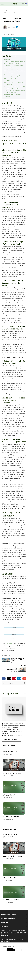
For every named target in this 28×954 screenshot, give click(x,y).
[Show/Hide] (15, 56)
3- (12, 94)
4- (6, 96)
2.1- (13, 64)
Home (3, 11)
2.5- (13, 80)
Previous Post (6, 656)
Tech (7, 11)
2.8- (14, 91)
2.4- (13, 76)
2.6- (14, 84)
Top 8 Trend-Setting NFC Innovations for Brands (13, 14)
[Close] (26, 944)
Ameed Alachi (11, 27)
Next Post (23, 665)
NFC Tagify (9, 643)
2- (14, 61)
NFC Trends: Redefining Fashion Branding (10, 668)
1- (6, 59)
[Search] (23, 4)
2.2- (14, 68)
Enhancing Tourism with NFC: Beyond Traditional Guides (17, 659)
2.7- (14, 87)
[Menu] (4, 3)
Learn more (12, 946)
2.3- (14, 72)
